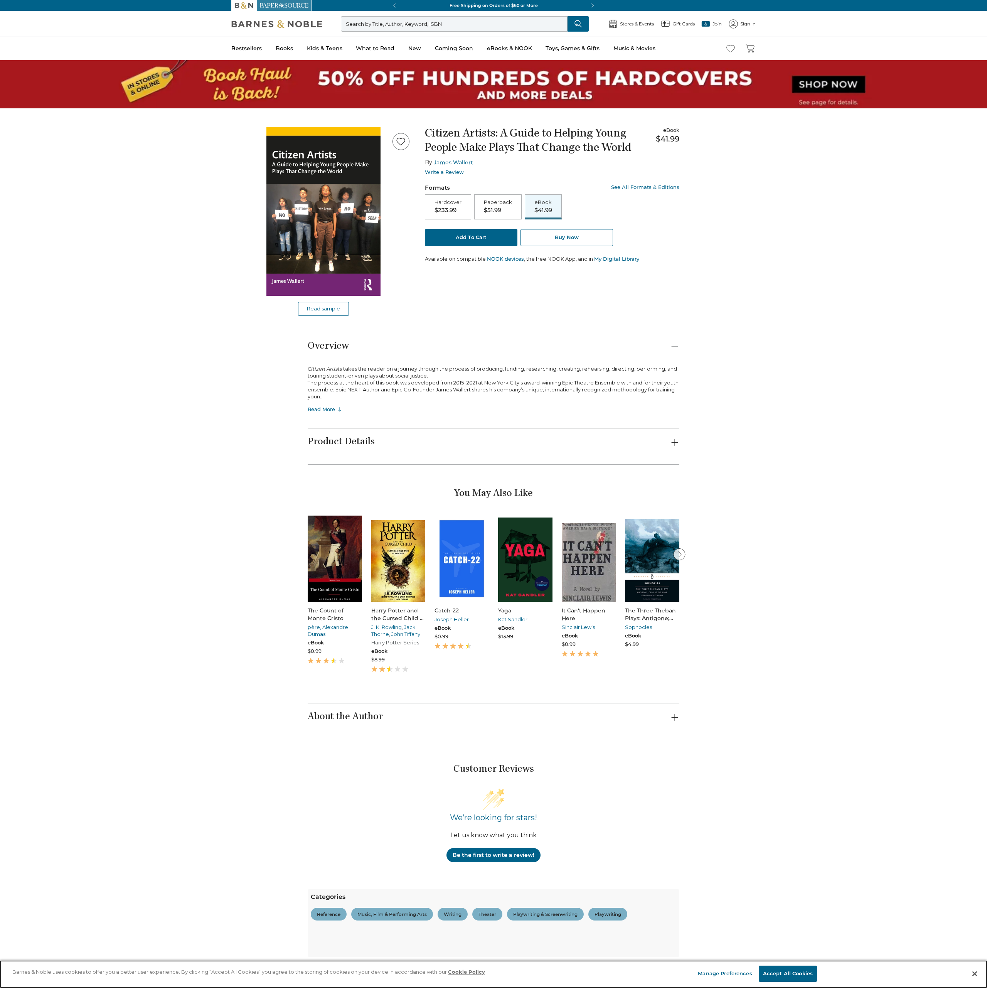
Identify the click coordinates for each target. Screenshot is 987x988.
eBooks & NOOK (25, 259)
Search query (30, 140)
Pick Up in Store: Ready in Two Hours (50, 511)
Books (13, 221)
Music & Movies (24, 275)
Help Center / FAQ (51, 822)
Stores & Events (33, 309)
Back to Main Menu (31, 348)
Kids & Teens (21, 229)
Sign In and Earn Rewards (51, 789)
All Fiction (47, 868)
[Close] (11, 124)
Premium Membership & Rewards (69, 811)
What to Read (21, 237)
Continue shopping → (30, 96)
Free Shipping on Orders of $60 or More (52, 485)
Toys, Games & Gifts (30, 267)
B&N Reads (27, 286)
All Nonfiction (51, 958)
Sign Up (13, 70)
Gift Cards (26, 322)
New (9, 244)
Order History (29, 297)
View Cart (17, 30)
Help (18, 333)
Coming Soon (20, 251)
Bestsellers (16, 213)
